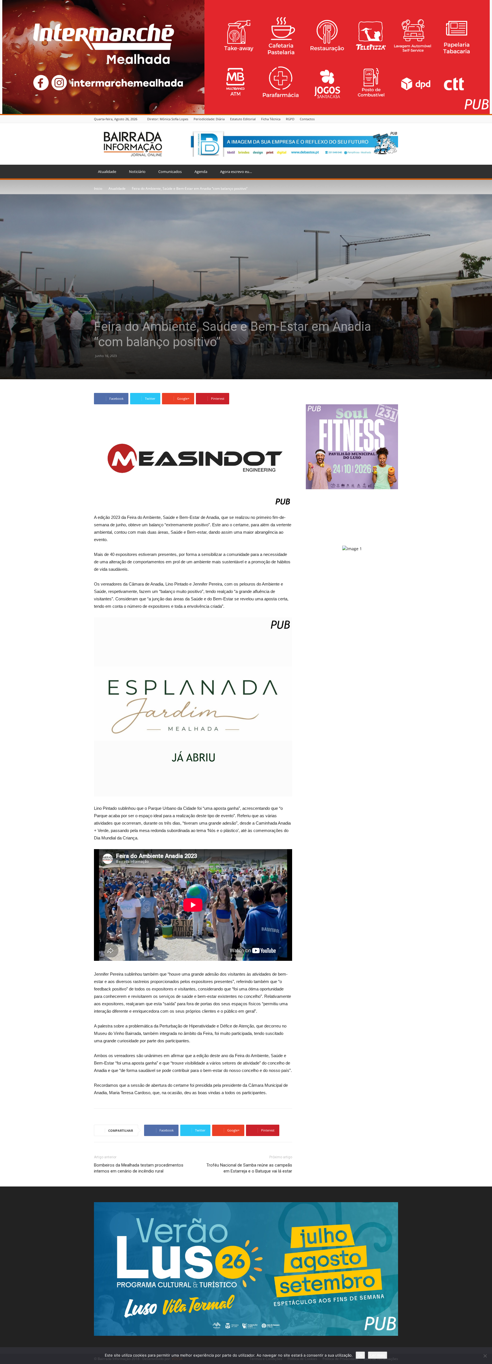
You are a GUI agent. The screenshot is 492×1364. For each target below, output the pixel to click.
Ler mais (377, 1355)
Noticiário (137, 171)
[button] (391, 172)
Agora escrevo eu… (236, 171)
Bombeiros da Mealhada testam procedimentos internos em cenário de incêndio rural (138, 1168)
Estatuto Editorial (243, 119)
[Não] (485, 1356)
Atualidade (107, 171)
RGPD (290, 119)
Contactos (307, 119)
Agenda (200, 171)
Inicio (98, 188)
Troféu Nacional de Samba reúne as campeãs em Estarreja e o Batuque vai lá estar (249, 1168)
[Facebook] (395, 119)
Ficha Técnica (270, 119)
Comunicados (170, 171)
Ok (360, 1355)
